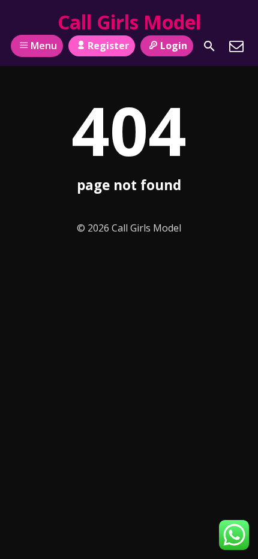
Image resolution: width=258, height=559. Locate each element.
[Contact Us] (236, 46)
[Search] (209, 46)
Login (173, 45)
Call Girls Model (129, 22)
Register (108, 45)
